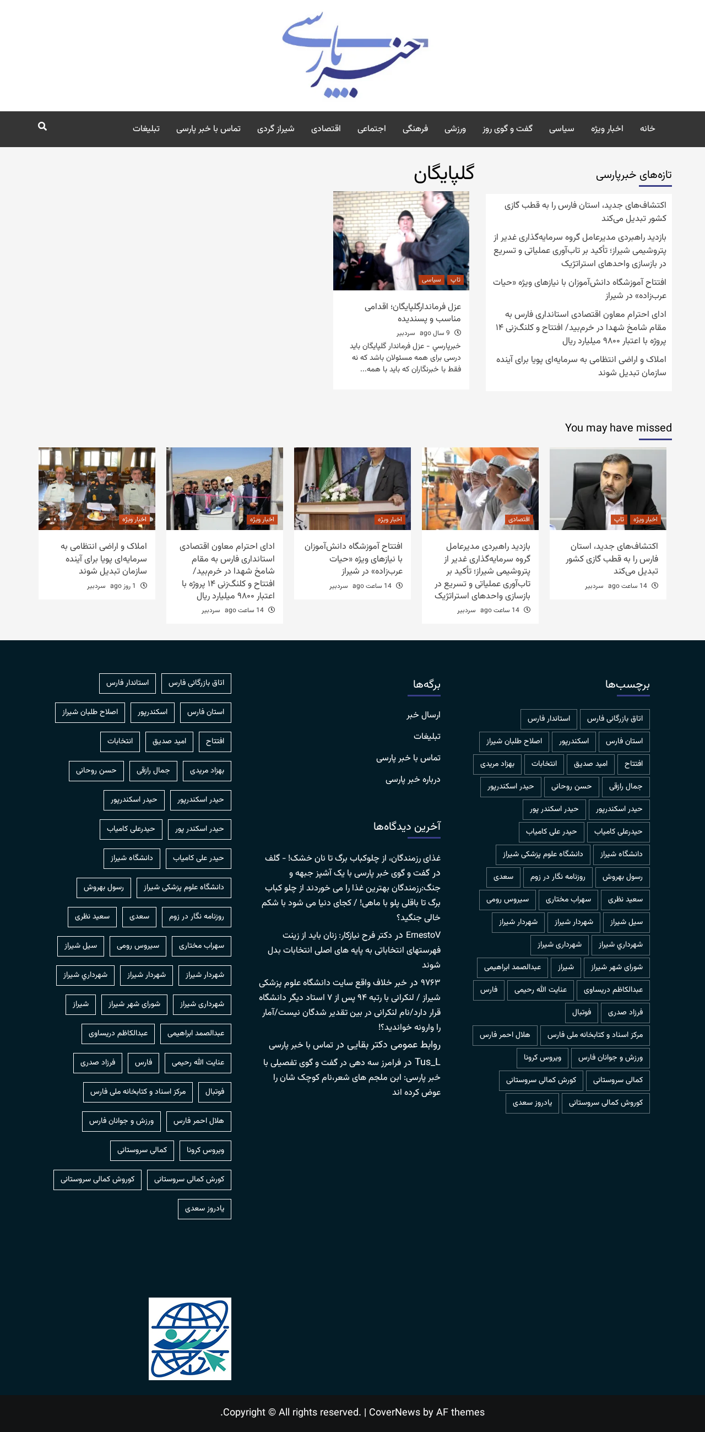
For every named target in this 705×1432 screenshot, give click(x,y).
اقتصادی (326, 129)
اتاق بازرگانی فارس (615, 719)
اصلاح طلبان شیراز (514, 742)
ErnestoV (423, 936)
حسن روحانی (571, 787)
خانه (647, 129)
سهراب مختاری (568, 900)
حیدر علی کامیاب (551, 832)
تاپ (455, 280)
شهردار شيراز (574, 922)
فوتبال (581, 1013)
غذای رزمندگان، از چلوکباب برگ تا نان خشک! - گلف (353, 859)
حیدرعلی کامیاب (618, 832)
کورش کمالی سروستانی (541, 1080)
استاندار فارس (549, 719)
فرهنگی (415, 129)
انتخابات (544, 764)
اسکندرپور (574, 742)
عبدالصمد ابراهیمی (512, 967)
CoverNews (394, 1413)
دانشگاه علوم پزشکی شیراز (543, 855)
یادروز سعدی (532, 1103)
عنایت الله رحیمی (540, 990)
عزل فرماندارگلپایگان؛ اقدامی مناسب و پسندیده (413, 313)
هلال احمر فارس (505, 1035)
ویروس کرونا (542, 1058)
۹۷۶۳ (431, 983)
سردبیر (406, 333)
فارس (488, 990)
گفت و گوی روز (507, 129)
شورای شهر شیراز (617, 967)
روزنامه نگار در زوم (557, 877)
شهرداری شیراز (560, 945)
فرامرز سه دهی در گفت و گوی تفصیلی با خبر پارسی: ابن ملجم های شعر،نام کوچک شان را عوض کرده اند (352, 1078)
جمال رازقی (626, 787)
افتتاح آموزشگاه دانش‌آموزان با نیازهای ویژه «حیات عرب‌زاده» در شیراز (579, 290)
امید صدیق (591, 764)
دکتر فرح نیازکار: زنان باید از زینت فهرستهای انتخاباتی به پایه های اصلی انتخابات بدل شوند (354, 950)
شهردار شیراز (518, 922)
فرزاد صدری (625, 1013)
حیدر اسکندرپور (619, 809)
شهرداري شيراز (621, 945)
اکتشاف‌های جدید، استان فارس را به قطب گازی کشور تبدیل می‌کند (585, 212)
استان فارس (624, 742)
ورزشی (455, 129)
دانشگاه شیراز (621, 855)
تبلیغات (146, 129)
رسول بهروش (623, 877)
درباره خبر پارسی (413, 780)
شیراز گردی (276, 129)
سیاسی (561, 129)
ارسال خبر (423, 715)
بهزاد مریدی (497, 764)
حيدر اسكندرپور (510, 787)
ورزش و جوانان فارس (610, 1058)
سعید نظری (625, 900)
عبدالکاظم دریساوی (613, 990)
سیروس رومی (507, 900)
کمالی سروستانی (618, 1080)
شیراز (566, 967)
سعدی (503, 877)
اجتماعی (371, 129)
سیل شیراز (626, 922)
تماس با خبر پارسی (208, 129)
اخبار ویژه (607, 129)
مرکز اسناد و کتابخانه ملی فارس (595, 1035)
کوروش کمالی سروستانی (606, 1103)
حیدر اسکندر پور (554, 809)
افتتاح (634, 764)
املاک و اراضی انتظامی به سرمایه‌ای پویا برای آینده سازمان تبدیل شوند (581, 367)
